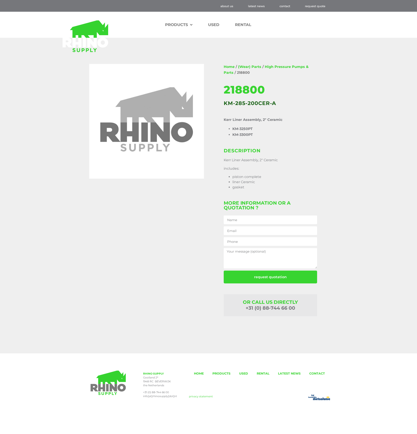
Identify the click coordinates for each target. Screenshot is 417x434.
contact (285, 6)
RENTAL (243, 24)
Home (229, 67)
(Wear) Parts (249, 67)
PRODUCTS (221, 373)
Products (176, 24)
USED (213, 24)
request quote (315, 6)
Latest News (256, 6)
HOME (199, 373)
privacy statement (201, 396)
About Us (226, 6)
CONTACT (317, 373)
